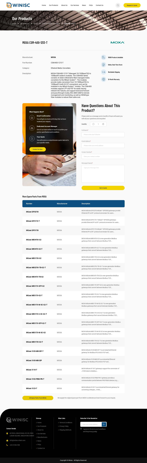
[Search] (117, 5)
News (84, 5)
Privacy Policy (64, 426)
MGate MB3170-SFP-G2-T (36, 323)
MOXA (53, 57)
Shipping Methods (65, 430)
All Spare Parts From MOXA (37, 398)
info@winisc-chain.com (17, 440)
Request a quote (132, 5)
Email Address (86, 141)
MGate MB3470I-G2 (33, 240)
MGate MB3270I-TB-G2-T (36, 268)
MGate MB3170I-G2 (33, 258)
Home (44, 5)
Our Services (75, 5)
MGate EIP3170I (32, 230)
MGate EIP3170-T (33, 221)
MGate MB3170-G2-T (34, 295)
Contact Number (87, 152)
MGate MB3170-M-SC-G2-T (36, 305)
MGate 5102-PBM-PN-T (35, 379)
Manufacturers (42, 437)
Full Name (85, 130)
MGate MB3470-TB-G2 (34, 277)
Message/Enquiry (87, 163)
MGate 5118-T (31, 370)
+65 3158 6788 (15, 445)
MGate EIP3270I (32, 212)
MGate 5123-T (31, 388)
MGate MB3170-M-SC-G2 (36, 333)
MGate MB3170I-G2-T (34, 342)
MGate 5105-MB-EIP (34, 360)
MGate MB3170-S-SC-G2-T (36, 314)
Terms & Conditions (66, 422)
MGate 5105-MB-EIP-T (34, 351)
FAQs (91, 5)
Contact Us (99, 5)
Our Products (53, 5)
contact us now (38, 149)
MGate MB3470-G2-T (34, 249)
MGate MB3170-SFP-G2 (35, 286)
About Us (64, 5)
